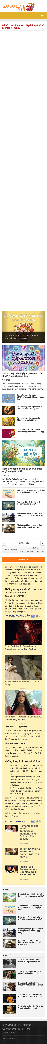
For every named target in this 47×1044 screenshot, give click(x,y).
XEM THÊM (23, 559)
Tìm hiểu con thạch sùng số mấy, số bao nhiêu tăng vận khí (31, 491)
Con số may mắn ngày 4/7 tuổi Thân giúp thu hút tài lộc (30, 419)
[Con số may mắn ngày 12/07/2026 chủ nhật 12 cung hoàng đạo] (23, 358)
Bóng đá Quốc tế (10, 1033)
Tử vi (27, 1029)
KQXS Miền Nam (9, 1029)
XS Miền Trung (24, 1025)
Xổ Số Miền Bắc (9, 1025)
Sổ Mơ (20, 1029)
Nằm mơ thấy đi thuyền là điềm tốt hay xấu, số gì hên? (30, 503)
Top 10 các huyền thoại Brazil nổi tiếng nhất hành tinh (30, 972)
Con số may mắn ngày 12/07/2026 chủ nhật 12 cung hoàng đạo (22, 374)
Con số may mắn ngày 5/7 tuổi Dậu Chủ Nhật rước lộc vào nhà (30, 408)
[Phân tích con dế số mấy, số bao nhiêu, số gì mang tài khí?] (23, 453)
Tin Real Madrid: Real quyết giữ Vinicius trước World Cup (30, 995)
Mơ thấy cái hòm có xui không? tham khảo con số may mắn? (30, 526)
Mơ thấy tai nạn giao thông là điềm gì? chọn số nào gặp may (30, 514)
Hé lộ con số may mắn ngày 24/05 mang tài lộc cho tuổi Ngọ (30, 431)
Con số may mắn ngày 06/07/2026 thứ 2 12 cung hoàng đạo (30, 397)
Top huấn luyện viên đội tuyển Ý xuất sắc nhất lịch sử (30, 1007)
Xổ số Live (9, 567)
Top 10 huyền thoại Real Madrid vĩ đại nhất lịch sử (29, 961)
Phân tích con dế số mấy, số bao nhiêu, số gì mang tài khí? (22, 470)
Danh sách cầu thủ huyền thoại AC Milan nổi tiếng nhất (30, 984)
